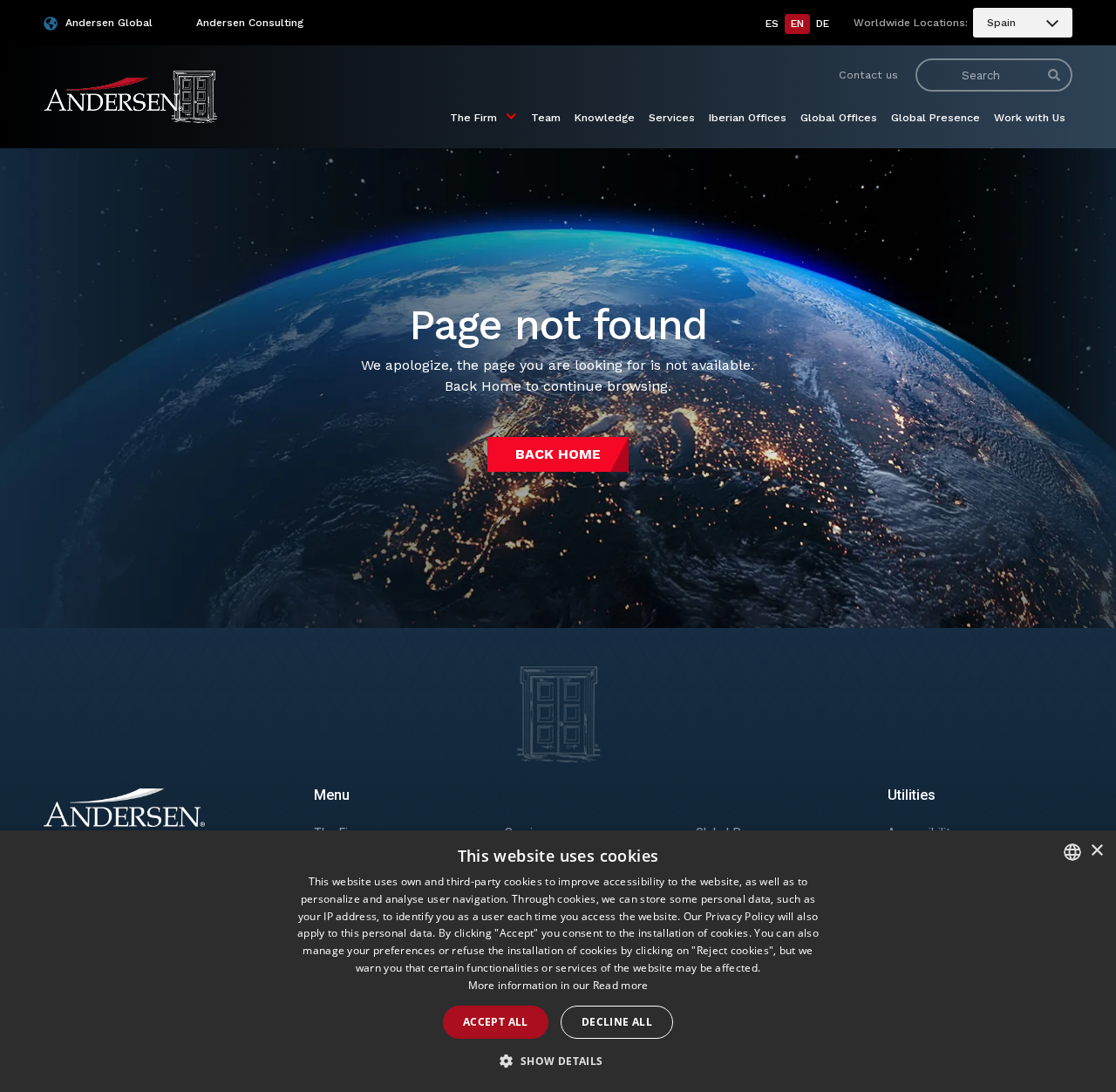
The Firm (473, 117)
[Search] (1054, 75)
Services (672, 117)
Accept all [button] (495, 1021)
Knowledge (605, 117)
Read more (621, 985)
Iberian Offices (747, 117)
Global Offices (838, 117)
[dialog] (558, 961)
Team (546, 117)
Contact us (868, 74)
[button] (557, 1061)
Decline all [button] (617, 1021)
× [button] (1096, 850)
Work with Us (1029, 117)
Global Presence (935, 117)
